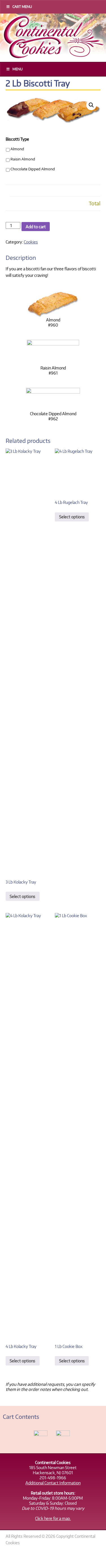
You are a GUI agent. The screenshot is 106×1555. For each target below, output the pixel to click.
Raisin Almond (22, 159)
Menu (17, 69)
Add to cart (36, 226)
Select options (22, 896)
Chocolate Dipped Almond (32, 169)
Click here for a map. (53, 1518)
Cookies (31, 241)
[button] (91, 105)
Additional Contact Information (53, 1482)
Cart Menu (22, 7)
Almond (17, 149)
